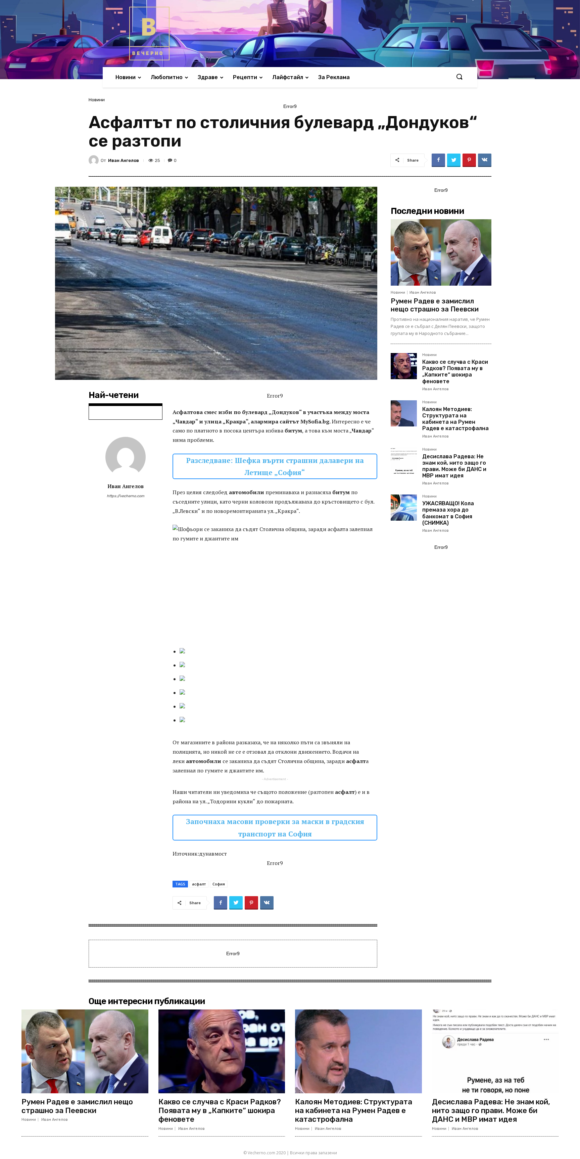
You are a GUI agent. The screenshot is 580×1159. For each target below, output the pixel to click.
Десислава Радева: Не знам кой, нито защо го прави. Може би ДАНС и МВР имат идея (454, 466)
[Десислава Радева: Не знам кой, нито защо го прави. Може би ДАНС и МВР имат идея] (404, 461)
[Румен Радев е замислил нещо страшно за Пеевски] (441, 252)
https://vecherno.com (125, 496)
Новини (97, 100)
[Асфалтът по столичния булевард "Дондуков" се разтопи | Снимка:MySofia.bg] (278, 650)
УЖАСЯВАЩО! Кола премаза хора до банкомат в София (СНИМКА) (448, 513)
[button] (459, 77)
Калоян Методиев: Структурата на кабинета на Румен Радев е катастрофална (455, 419)
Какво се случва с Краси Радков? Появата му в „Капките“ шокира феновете (455, 372)
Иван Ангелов (123, 160)
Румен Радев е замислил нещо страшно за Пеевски (435, 305)
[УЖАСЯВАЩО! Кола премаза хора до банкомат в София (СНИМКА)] (404, 508)
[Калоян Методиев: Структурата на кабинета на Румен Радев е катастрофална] (404, 413)
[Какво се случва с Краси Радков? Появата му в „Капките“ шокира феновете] (404, 366)
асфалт (199, 883)
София (218, 883)
